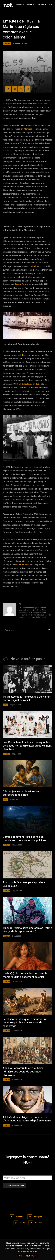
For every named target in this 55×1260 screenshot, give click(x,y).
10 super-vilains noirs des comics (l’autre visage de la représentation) (27, 930)
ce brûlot (34, 266)
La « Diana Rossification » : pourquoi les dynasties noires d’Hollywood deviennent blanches (27, 745)
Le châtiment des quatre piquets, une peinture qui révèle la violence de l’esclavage (25, 1022)
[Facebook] (8, 89)
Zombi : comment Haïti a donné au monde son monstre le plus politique (24, 838)
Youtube (38, 1222)
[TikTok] (16, 1223)
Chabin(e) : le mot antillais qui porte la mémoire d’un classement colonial (25, 975)
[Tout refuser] (51, 1249)
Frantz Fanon (21, 284)
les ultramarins (22, 564)
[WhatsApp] (27, 89)
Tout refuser (31, 1256)
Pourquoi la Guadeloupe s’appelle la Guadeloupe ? (24, 884)
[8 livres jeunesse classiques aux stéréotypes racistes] (27, 773)
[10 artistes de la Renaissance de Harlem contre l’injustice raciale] (27, 679)
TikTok (22, 1222)
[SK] (9, 611)
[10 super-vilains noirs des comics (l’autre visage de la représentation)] (27, 910)
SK (20, 604)
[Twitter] (14, 89)
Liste (5, 705)
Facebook (20, 1216)
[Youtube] (30, 1223)
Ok (20, 1256)
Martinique (29, 128)
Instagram (38, 1216)
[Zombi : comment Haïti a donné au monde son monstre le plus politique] (27, 819)
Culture (7, 43)
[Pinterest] (21, 89)
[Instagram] (30, 1216)
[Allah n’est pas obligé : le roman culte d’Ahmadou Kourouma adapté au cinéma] (27, 1099)
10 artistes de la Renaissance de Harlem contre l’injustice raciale (27, 698)
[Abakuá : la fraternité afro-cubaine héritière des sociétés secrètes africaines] (27, 1050)
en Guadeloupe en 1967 (30, 384)
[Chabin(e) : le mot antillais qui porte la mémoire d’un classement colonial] (27, 956)
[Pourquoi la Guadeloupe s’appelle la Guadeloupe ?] (27, 864)
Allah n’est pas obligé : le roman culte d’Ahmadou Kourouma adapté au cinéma (27, 1119)
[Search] (49, 630)
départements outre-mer (33, 355)
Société (7, 754)
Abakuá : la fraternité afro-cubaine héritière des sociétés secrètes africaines (23, 1071)
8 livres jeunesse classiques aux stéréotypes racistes (22, 793)
